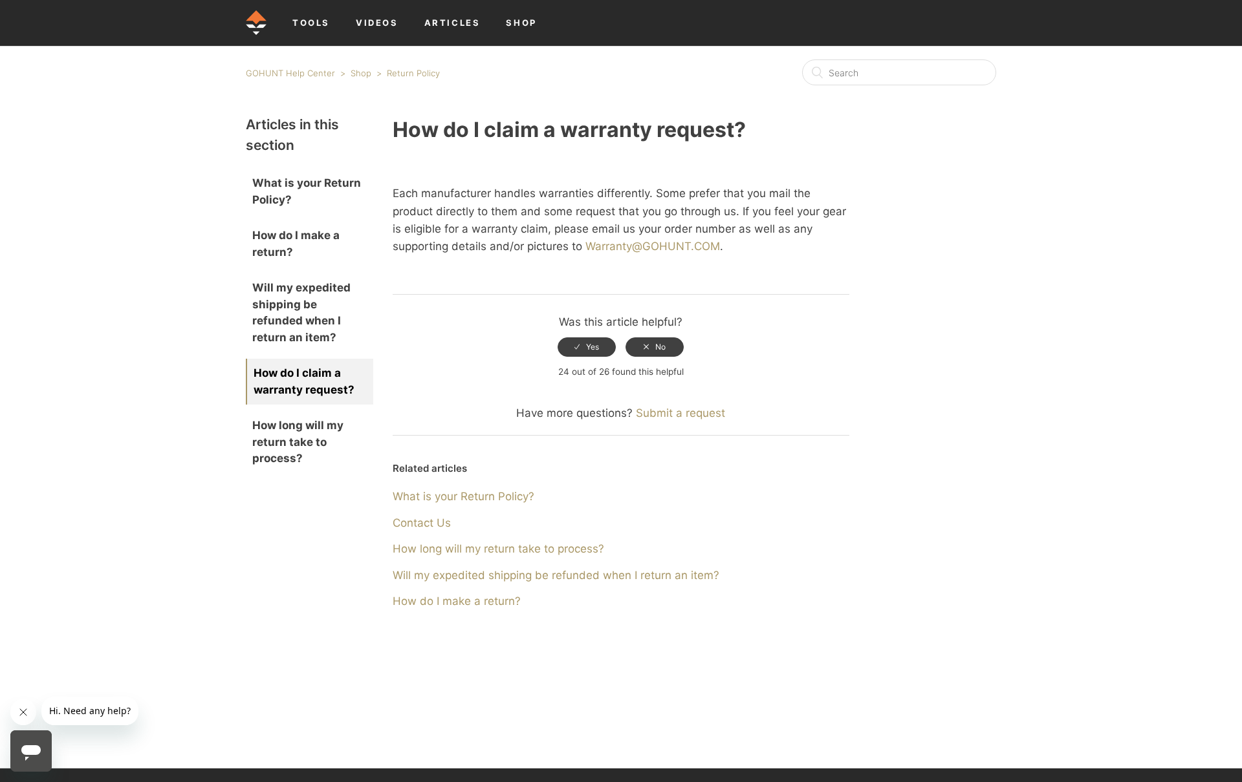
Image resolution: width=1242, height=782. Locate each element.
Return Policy (413, 73)
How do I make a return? (296, 244)
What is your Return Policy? (306, 191)
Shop (361, 73)
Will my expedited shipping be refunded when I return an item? (301, 312)
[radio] (587, 347)
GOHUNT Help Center (290, 73)
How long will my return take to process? (297, 442)
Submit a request (680, 413)
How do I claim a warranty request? (304, 381)
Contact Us (422, 522)
